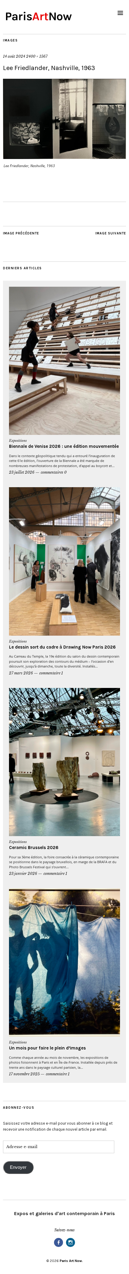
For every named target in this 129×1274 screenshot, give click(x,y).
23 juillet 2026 (21, 472)
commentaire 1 (51, 673)
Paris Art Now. (71, 1261)
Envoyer (18, 1167)
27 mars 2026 (21, 673)
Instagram (70, 1246)
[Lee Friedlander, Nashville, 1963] (64, 157)
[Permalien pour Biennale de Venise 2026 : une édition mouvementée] (64, 361)
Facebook (58, 1246)
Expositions (18, 440)
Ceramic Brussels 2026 (33, 847)
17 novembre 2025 (24, 1074)
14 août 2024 (14, 56)
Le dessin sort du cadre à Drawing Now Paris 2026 (62, 647)
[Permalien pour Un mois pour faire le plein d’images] (64, 962)
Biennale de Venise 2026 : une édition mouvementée (64, 446)
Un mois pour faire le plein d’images (47, 1048)
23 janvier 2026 (23, 873)
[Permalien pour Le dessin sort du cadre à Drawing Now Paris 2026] (64, 561)
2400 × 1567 (36, 56)
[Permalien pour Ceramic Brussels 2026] (64, 762)
